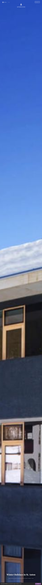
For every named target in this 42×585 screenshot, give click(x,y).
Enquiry (37, 2)
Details (20, 583)
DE (9, 2)
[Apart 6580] (21, 5)
